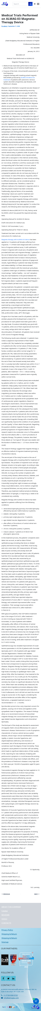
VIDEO (4, 919)
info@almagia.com (11, 998)
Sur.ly (29, 962)
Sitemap (4, 942)
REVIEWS (5, 915)
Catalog (4, 911)
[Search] (30, 4)
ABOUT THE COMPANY (11, 907)
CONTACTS (6, 923)
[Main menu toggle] (38, 4)
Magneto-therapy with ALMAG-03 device (15, 239)
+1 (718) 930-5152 (10, 995)
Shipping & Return (9, 934)
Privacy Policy (7, 930)
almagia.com (26, 958)
